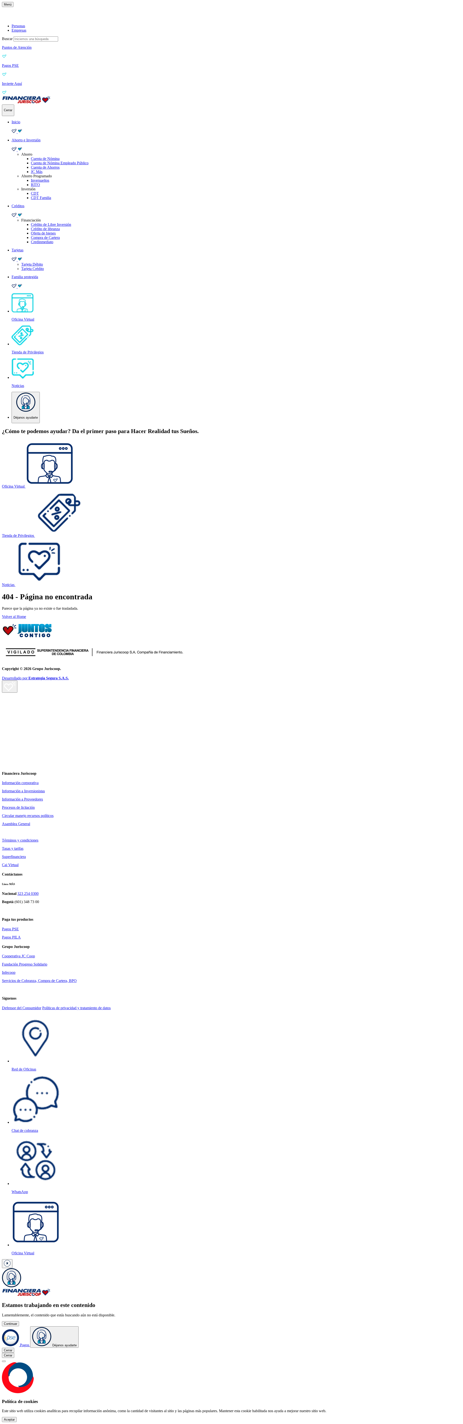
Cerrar (8, 1350)
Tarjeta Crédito (32, 269)
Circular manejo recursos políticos (28, 816)
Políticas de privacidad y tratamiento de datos (76, 1008)
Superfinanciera (14, 857)
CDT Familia (41, 198)
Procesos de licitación (18, 807)
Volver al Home (14, 617)
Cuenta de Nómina (45, 159)
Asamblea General (16, 824)
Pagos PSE (10, 929)
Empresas (19, 30)
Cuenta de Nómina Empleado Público (60, 163)
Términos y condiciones (20, 840)
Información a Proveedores (22, 799)
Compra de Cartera (45, 237)
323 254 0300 (28, 894)
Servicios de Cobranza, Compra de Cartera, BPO (39, 981)
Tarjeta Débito (32, 264)
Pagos (24, 1345)
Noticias (8, 585)
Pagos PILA (11, 937)
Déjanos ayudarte (64, 1345)
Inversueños (40, 180)
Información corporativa (20, 783)
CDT (35, 193)
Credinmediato (42, 242)
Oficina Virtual (14, 486)
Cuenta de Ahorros (45, 167)
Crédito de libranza (45, 229)
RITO (35, 185)
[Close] (4, 1361)
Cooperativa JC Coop (18, 956)
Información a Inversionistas (23, 791)
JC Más (36, 172)
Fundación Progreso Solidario (24, 964)
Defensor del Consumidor (21, 1008)
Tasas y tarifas (12, 848)
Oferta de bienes (43, 233)
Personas (18, 26)
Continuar (10, 1324)
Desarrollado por (35, 678)
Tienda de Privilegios (18, 535)
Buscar (7, 39)
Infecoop (8, 972)
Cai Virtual (10, 865)
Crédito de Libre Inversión (51, 224)
